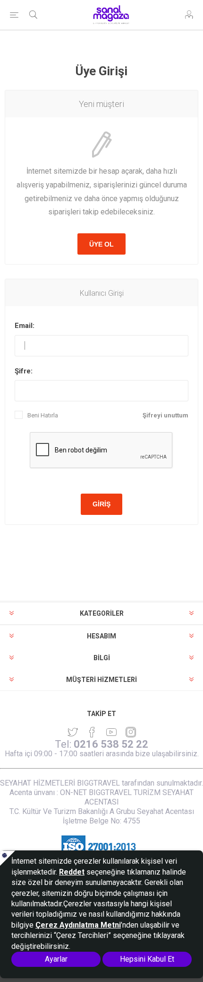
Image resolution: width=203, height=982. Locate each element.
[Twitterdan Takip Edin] (72, 732)
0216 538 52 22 (111, 744)
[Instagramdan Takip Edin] (111, 732)
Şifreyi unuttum (165, 415)
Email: (24, 325)
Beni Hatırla (42, 415)
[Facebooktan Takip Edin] (92, 732)
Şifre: (24, 371)
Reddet (72, 871)
